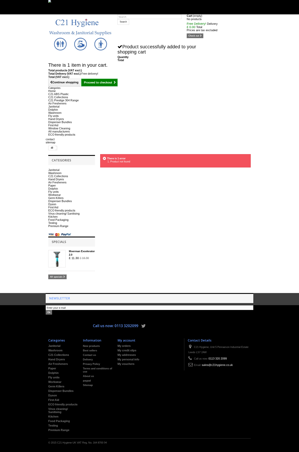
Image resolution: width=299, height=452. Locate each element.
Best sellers (90, 350)
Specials (59, 242)
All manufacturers (59, 131)
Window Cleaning (59, 128)
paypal (87, 380)
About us (88, 376)
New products (91, 345)
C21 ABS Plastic (58, 94)
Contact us (89, 354)
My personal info (128, 359)
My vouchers (125, 363)
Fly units (53, 115)
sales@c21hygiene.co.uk (217, 365)
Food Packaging (58, 219)
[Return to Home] (52, 148)
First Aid (53, 125)
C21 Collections (58, 97)
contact (50, 139)
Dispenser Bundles (60, 122)
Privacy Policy (91, 363)
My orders (124, 345)
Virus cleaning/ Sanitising (64, 213)
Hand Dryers (56, 119)
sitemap (50, 142)
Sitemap (88, 385)
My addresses (126, 354)
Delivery (88, 359)
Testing (52, 222)
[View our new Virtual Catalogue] (149, 5)
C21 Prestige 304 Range (63, 100)
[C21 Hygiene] (80, 34)
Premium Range (58, 226)
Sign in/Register (58, 12)
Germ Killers (56, 198)
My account (126, 340)
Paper (52, 185)
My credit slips (126, 350)
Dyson (52, 204)
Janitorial (54, 106)
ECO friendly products (61, 134)
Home (52, 91)
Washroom (54, 112)
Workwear (54, 194)
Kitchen (53, 216)
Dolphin (53, 109)
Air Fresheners (57, 103)
